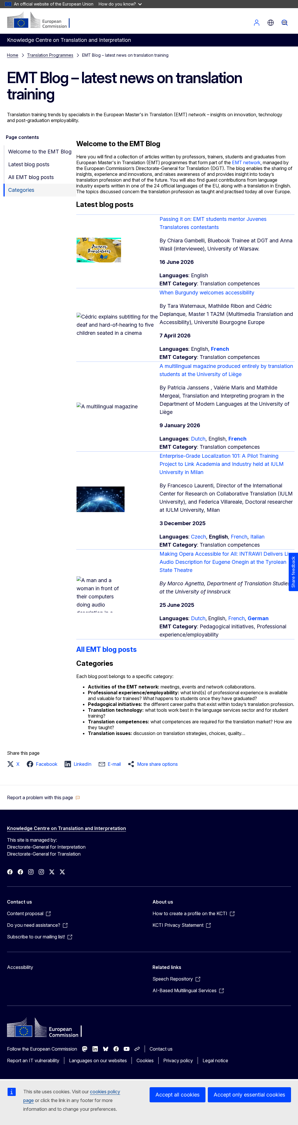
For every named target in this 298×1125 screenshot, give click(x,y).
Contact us (161, 1049)
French (239, 537)
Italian (257, 537)
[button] (15, 764)
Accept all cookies (177, 1095)
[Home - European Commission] (42, 20)
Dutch (198, 439)
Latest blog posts (28, 164)
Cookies (145, 1060)
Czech (198, 537)
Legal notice (215, 1060)
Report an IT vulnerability (33, 1060)
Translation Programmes (50, 55)
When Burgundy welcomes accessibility (206, 292)
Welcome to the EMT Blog (40, 152)
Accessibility (20, 967)
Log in (256, 22)
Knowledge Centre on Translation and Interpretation (66, 828)
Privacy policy (178, 1060)
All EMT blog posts (31, 177)
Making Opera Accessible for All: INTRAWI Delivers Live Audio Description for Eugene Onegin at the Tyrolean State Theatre (226, 562)
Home (12, 55)
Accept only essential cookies (249, 1095)
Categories (21, 190)
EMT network (245, 162)
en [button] (270, 22)
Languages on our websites (98, 1060)
